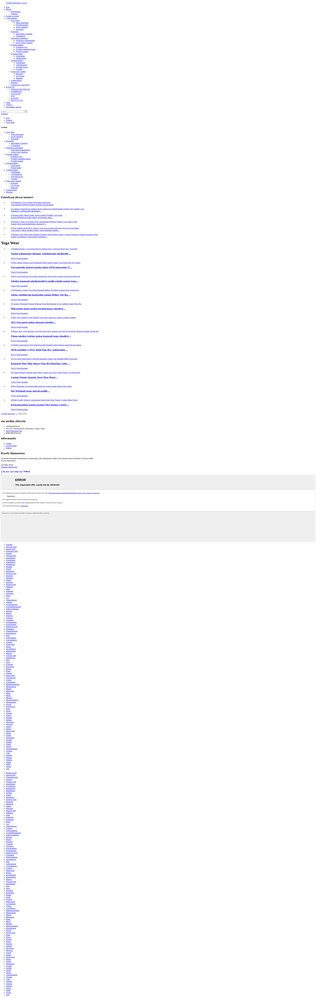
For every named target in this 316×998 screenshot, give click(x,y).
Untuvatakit (20, 56)
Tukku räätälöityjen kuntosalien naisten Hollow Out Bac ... (41, 295)
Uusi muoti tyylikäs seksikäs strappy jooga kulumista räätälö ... (35, 230)
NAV (13, 96)
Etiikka (8, 448)
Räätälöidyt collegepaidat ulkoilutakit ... (26, 211)
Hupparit (19, 74)
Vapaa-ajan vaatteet (18, 72)
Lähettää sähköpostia (9, 467)
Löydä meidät (11, 446)
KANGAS (10, 87)
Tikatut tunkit (21, 58)
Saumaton (15, 32)
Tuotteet (9, 120)
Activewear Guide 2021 (20, 85)
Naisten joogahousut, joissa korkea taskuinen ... (29, 237)
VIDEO (9, 105)
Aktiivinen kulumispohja (25, 40)
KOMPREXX (16, 91)
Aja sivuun (20, 76)
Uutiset (8, 443)
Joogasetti (19, 29)
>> (17, 414)
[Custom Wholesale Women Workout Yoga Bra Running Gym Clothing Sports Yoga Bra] (46, 304)
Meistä (8, 9)
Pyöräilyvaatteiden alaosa (26, 49)
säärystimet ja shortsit (24, 34)
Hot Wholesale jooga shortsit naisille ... (30, 391)
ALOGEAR (16, 94)
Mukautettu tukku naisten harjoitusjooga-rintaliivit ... (38, 308)
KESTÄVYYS (17, 100)
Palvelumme (15, 12)
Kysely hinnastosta (8, 461)
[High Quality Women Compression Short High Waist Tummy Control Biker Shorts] (44, 400)
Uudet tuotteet (11, 18)
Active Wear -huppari (24, 43)
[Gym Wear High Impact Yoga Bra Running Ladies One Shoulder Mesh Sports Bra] (44, 359)
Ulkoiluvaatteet (17, 54)
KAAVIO (15, 98)
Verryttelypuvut (22, 67)
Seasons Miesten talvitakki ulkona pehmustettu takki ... (32, 217)
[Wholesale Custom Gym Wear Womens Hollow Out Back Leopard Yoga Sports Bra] (45, 290)
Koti (7, 7)
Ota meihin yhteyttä (13, 107)
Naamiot (14, 83)
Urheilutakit (20, 63)
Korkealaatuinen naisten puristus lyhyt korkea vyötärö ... (40, 405)
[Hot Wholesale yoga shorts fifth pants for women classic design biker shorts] (41, 386)
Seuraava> (11, 414)
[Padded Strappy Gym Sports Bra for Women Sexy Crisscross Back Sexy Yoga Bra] (44, 249)
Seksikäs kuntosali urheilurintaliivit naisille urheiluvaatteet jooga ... (45, 281)
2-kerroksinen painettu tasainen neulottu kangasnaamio (32, 205)
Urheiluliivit (20, 36)
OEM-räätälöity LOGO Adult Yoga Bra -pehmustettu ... (39, 350)
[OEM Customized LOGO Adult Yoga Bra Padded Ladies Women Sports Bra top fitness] (46, 345)
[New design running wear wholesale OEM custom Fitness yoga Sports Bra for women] (45, 263)
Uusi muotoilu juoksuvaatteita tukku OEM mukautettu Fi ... (41, 267)
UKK (8, 103)
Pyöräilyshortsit (22, 25)
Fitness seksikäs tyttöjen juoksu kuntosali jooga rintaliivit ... (41, 336)
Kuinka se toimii (12, 16)
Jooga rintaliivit (22, 27)
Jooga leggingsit (22, 23)
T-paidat (19, 69)
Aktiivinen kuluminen (19, 38)
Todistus (14, 14)
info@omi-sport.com (14, 431)
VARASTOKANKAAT (20, 89)
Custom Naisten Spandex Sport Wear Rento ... (34, 377)
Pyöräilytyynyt (21, 47)
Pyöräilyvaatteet (17, 45)
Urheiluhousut (21, 65)
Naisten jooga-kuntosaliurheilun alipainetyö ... (29, 224)
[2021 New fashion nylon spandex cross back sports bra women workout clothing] (43, 317)
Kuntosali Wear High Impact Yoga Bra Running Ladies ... (40, 363)
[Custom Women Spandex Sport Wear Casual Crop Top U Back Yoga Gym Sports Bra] (45, 372)
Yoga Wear (15, 20)
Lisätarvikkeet (16, 80)
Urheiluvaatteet (17, 60)
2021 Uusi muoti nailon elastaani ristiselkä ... (33, 322)
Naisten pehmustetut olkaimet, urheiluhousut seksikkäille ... (41, 253)
